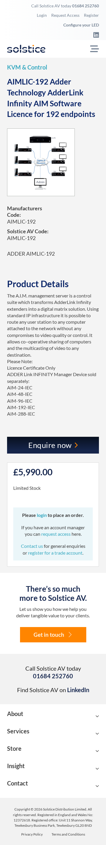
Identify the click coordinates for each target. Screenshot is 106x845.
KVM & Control (27, 67)
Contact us (32, 546)
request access (56, 534)
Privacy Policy (32, 834)
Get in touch (49, 634)
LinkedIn (78, 689)
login (42, 515)
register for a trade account (55, 552)
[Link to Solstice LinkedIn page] (94, 34)
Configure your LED (81, 24)
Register (91, 15)
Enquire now (50, 445)
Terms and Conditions (68, 834)
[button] (53, 716)
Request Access (65, 15)
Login (42, 15)
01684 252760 (85, 5)
